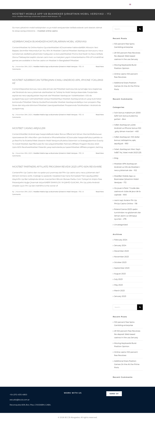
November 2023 (121, 257)
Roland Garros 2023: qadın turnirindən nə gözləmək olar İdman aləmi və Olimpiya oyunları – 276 (127, 214)
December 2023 (121, 251)
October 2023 (120, 262)
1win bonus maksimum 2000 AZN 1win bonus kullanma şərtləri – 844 (127, 116)
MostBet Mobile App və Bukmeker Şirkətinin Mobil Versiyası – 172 (126, 179)
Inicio (14, 16)
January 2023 (120, 296)
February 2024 (120, 240)
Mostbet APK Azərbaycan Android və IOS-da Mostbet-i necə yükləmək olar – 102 (127, 167)
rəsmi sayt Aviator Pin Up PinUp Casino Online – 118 (125, 202)
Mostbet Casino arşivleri (28, 128)
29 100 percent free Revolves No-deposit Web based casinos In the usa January (127, 56)
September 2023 (121, 268)
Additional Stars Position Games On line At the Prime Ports (126, 86)
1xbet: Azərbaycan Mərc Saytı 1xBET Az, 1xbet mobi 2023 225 (127, 151)
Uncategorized (121, 225)
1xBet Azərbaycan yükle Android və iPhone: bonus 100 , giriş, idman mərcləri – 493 (127, 128)
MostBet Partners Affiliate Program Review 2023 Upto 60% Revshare (57, 166)
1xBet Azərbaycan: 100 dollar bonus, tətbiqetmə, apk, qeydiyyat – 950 (127, 140)
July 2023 (118, 279)
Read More (100, 66)
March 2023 (119, 291)
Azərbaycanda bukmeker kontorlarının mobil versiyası (49, 41)
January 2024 (120, 245)
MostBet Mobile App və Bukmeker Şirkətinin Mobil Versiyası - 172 (57, 66)
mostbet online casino (47, 31)
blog (116, 158)
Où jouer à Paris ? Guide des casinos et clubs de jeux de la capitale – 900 (127, 191)
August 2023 (120, 274)
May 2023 (118, 285)
